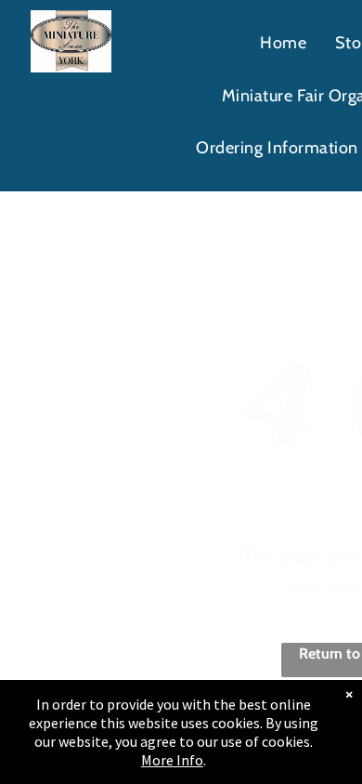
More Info (172, 760)
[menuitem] (283, 44)
